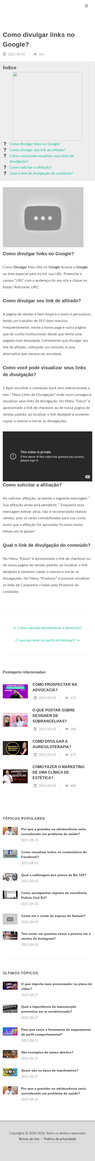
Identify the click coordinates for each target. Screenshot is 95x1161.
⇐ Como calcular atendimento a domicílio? (47, 628)
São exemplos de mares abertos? (47, 1052)
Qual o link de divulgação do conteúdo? (41, 173)
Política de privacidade (60, 1139)
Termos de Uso (28, 1139)
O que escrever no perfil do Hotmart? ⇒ (47, 640)
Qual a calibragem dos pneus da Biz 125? (53, 875)
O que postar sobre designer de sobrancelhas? (54, 715)
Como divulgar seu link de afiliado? (37, 150)
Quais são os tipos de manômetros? (49, 1070)
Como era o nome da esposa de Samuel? (53, 916)
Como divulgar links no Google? (34, 144)
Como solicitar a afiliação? (30, 167)
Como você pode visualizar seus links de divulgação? (41, 158)
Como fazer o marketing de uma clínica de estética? (58, 772)
